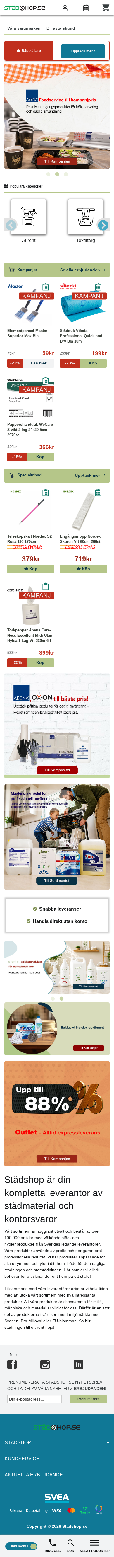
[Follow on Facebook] (12, 1366)
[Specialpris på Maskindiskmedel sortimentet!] (57, 836)
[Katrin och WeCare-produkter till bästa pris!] (57, 966)
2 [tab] (57, 174)
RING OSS (53, 1551)
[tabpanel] (57, 116)
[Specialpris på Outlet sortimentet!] (57, 1113)
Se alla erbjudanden (80, 270)
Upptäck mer (82, 51)
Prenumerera (88, 1399)
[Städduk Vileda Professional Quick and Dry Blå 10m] (83, 306)
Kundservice (57, 1458)
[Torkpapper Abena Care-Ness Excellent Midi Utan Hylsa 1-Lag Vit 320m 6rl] (30, 605)
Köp (32, 569)
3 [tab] (66, 174)
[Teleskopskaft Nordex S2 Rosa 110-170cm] (30, 511)
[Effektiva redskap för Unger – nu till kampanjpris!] (57, 116)
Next (103, 224)
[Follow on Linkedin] (78, 1366)
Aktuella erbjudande (57, 1474)
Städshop (57, 1442)
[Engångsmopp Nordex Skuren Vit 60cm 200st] (83, 511)
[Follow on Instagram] (45, 1366)
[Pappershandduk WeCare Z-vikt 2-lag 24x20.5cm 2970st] (30, 399)
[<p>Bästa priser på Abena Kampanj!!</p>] (57, 725)
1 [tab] (48, 174)
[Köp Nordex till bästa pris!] (57, 1028)
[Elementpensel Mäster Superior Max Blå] (30, 306)
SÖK (70, 1551)
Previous (11, 224)
